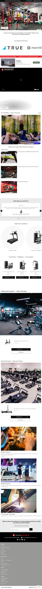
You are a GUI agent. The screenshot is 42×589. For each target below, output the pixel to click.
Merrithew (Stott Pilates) (5, 547)
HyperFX (2, 552)
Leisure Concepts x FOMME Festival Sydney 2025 (28, 151)
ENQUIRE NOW (7, 277)
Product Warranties (4, 570)
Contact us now (3, 583)
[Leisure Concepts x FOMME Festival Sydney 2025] (9, 157)
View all (39, 112)
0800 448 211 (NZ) (37, 0)
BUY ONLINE (21, 352)
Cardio (2, 558)
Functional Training (4, 563)
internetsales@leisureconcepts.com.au (30, 537)
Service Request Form (4, 569)
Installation (3, 572)
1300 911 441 (29, 0)
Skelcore (2, 549)
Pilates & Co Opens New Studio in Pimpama (21, 147)
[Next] (40, 30)
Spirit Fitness (3, 551)
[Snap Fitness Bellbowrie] (9, 187)
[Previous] (38, 30)
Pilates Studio (21, 144)
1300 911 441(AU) (9, 537)
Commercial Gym (9, 178)
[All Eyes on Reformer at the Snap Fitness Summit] (9, 172)
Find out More (4, 27)
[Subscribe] (30, 529)
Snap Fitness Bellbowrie (23, 181)
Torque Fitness (3, 554)
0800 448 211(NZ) (16, 537)
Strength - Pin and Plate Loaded (6, 560)
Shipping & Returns (4, 574)
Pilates (2, 561)
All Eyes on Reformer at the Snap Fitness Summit (28, 166)
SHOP (27, 3)
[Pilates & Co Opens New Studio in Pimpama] (21, 129)
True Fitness (3, 546)
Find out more (4, 107)
